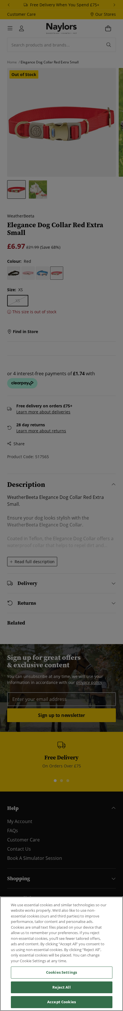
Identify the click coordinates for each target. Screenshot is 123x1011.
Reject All (61, 987)
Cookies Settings (61, 972)
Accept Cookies (61, 1001)
